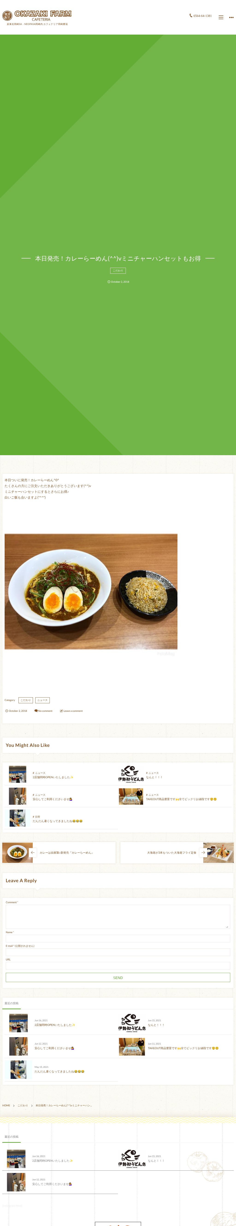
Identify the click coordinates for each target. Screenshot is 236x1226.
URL (8, 959)
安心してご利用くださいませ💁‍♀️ (53, 799)
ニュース (42, 700)
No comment (45, 710)
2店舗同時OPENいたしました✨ (53, 777)
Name (9, 932)
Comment (11, 902)
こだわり (118, 270)
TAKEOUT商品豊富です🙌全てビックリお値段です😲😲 (181, 799)
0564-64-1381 (203, 16)
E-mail (9, 945)
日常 (37, 816)
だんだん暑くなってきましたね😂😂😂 (58, 821)
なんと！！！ (154, 777)
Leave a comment (73, 710)
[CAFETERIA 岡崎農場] (36, 15)
